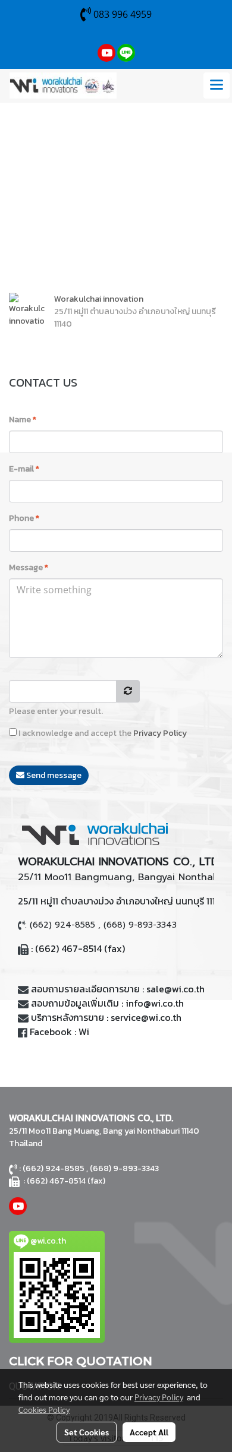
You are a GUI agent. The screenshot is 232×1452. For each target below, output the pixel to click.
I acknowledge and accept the (102, 733)
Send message (52, 775)
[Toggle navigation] (216, 85)
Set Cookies (86, 1431)
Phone (24, 518)
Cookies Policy (44, 1409)
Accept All (149, 1431)
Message (28, 567)
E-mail (24, 469)
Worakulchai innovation (98, 299)
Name (22, 419)
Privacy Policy (160, 733)
